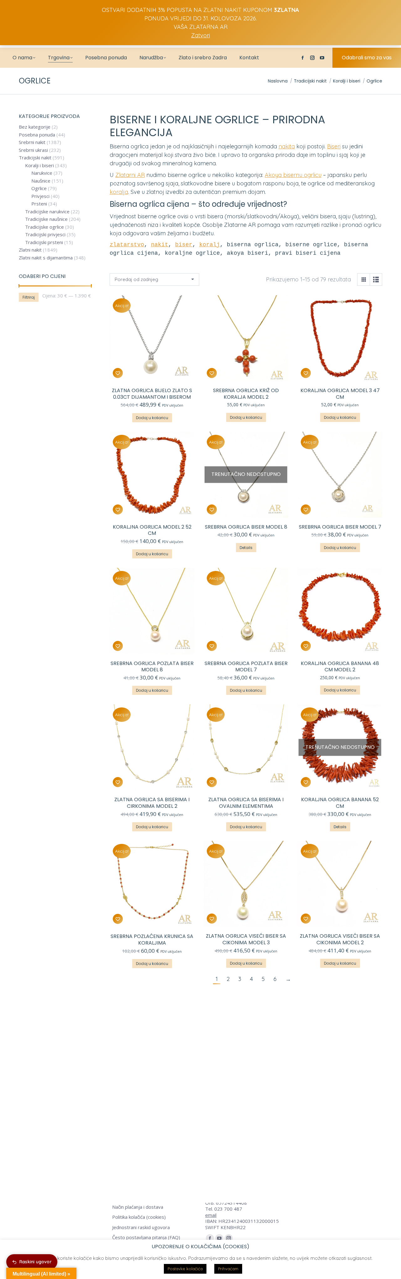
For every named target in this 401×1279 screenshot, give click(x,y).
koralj (209, 245)
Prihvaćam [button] (228, 1268)
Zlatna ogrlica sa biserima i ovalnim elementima (246, 803)
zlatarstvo (127, 245)
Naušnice (40, 181)
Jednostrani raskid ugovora (141, 1227)
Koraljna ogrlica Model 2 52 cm (152, 530)
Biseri (334, 146)
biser (183, 245)
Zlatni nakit (30, 250)
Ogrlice (39, 188)
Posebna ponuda (37, 135)
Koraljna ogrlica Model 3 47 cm (340, 394)
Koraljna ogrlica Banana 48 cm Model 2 (340, 667)
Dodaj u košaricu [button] (152, 417)
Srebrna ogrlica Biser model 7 (340, 526)
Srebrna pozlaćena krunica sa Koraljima (152, 939)
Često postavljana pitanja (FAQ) (146, 1237)
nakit (159, 245)
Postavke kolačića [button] (185, 1268)
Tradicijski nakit (35, 158)
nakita (287, 146)
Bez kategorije (34, 127)
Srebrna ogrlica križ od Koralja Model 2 (246, 394)
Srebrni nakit (32, 142)
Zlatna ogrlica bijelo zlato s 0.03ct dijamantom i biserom (152, 394)
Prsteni (39, 204)
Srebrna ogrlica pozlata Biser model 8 (152, 667)
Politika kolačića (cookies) (139, 1217)
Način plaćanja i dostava (137, 1207)
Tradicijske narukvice (47, 212)
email (210, 1215)
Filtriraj (29, 297)
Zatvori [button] (200, 35)
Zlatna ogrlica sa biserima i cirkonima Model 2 (152, 803)
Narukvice (41, 173)
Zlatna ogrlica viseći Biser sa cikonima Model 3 (246, 939)
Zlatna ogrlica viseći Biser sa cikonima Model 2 (340, 939)
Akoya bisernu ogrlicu (293, 175)
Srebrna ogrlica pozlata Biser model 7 (246, 667)
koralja (119, 191)
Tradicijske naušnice (46, 219)
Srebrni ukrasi (33, 150)
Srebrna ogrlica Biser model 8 (246, 526)
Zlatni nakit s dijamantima (46, 258)
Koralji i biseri (39, 165)
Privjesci (40, 196)
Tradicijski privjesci (45, 234)
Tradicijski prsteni (44, 242)
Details (246, 547)
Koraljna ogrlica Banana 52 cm (340, 803)
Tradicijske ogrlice (44, 227)
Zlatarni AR (130, 175)
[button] (118, 373)
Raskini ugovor (35, 1262)
